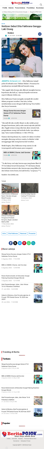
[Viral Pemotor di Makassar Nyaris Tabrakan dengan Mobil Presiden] (10, 188)
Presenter (32, 233)
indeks (8, 438)
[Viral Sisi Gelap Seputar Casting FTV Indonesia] (29, 188)
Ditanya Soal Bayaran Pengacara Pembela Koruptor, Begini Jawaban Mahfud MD (10, 219)
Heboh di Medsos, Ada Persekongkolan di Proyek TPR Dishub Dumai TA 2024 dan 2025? (16, 410)
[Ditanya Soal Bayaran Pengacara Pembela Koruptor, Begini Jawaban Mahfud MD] (10, 210)
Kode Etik (14, 438)
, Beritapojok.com (11, 81)
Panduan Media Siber (30, 438)
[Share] (40, 34)
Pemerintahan (20, 8)
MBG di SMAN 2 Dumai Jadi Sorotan (17, 152)
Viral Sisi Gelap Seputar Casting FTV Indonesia (28, 195)
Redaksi (11, 33)
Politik (5, 8)
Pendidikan (31, 8)
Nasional (23, 233)
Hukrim (11, 8)
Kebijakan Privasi (25, 441)
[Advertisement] (22, 327)
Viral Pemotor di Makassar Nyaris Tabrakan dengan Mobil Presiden (10, 196)
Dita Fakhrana (13, 233)
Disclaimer (16, 441)
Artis (4, 233)
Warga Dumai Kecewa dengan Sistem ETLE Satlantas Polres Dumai (15, 113)
